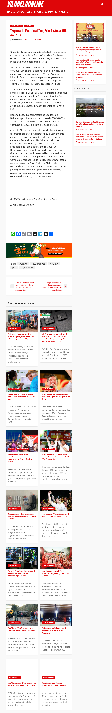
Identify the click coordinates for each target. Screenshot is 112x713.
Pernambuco (17, 26)
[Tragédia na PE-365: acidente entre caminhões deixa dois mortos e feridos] (22, 615)
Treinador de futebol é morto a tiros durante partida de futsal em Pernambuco (55, 630)
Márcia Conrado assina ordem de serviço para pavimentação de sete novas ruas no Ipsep (88, 49)
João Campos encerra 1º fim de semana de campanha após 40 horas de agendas (56, 573)
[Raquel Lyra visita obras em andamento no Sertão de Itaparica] (56, 669)
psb (14, 267)
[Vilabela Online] (26, 4)
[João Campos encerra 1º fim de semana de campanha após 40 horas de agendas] (56, 558)
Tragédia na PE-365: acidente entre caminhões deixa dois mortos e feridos (21, 629)
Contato (49, 12)
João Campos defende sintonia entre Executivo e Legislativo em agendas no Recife (56, 396)
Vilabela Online (17, 40)
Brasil (11, 449)
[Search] (102, 4)
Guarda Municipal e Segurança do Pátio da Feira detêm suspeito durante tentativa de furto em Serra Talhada (89, 136)
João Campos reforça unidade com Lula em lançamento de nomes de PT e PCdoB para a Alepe (56, 456)
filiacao (23, 263)
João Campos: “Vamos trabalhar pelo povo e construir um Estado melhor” (56, 515)
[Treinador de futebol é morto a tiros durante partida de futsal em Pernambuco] (56, 615)
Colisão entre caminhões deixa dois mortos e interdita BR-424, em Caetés (90, 112)
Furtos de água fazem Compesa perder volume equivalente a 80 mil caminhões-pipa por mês (22, 573)
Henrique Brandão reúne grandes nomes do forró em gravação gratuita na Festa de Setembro (89, 62)
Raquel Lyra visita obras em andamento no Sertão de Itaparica (54, 684)
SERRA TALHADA (23, 12)
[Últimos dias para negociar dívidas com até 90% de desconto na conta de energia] (22, 381)
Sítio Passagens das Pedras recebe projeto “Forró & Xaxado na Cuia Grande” (89, 37)
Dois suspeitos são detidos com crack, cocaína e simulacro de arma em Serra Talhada (22, 516)
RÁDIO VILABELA (61, 12)
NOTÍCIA (37, 12)
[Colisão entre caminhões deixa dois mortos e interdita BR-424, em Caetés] (90, 107)
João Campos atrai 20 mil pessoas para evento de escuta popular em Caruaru (22, 684)
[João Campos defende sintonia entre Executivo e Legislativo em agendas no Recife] (56, 381)
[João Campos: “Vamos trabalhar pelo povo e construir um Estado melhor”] (56, 500)
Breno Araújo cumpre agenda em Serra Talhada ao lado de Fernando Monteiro (89, 75)
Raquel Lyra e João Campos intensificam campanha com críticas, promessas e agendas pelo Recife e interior (21, 458)
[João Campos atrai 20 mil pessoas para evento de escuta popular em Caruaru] (22, 669)
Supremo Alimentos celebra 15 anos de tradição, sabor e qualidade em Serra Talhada (90, 124)
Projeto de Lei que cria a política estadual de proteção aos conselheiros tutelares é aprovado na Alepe (21, 336)
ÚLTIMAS (11, 12)
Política (29, 26)
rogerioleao (27, 267)
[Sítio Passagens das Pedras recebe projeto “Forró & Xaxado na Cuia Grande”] (90, 32)
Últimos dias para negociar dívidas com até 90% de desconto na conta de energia (21, 396)
